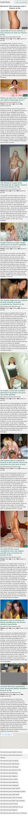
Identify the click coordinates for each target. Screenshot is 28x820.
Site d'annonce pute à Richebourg (9, 764)
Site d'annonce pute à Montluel (9, 773)
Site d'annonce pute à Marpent (8, 810)
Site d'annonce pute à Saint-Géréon (10, 788)
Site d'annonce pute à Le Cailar (9, 779)
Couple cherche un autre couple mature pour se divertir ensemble (13, 244)
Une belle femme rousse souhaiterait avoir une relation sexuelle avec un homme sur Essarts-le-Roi (12, 552)
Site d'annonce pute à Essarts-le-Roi (10, 770)
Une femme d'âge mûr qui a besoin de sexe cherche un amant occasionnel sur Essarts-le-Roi (13, 302)
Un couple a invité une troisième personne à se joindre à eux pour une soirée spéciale (13, 393)
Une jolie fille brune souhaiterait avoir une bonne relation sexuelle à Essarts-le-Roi (13, 688)
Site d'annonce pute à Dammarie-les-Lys (11, 807)
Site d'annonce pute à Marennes (9, 782)
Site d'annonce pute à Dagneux (9, 776)
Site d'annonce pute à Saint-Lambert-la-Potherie (11, 756)
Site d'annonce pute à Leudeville (9, 760)
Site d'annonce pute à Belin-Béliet (9, 794)
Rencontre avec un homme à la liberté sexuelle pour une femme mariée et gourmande (12, 622)
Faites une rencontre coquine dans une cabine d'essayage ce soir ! (13, 99)
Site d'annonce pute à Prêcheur (9, 804)
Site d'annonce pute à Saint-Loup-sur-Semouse (13, 813)
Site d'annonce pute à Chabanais (9, 785)
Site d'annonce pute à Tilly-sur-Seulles (11, 797)
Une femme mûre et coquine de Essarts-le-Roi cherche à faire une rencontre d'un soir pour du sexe (13, 462)
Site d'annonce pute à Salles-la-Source (11, 752)
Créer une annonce (21, 2)
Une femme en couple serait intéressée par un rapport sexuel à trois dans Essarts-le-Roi (13, 185)
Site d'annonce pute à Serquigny (9, 767)
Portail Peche (5, 2)
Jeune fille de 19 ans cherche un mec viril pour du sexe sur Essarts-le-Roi (13, 33)
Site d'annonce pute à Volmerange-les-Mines (12, 791)
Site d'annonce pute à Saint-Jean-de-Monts (12, 800)
